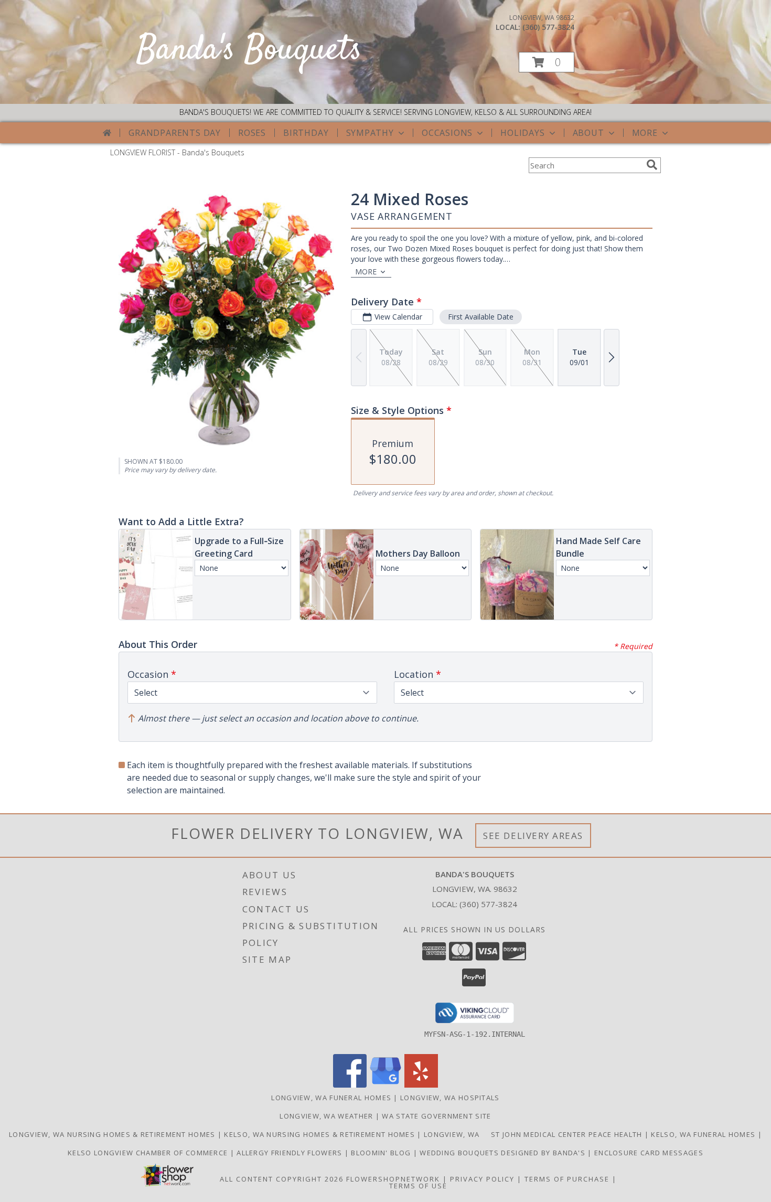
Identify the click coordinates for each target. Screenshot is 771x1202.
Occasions (447, 133)
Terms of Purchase (566, 1179)
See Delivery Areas (533, 835)
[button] (546, 62)
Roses (252, 133)
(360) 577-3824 (548, 27)
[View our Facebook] (350, 1085)
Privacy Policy (482, 1179)
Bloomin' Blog (382, 1152)
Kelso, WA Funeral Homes (704, 1134)
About (588, 133)
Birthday (305, 133)
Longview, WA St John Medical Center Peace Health (534, 1134)
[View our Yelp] (421, 1085)
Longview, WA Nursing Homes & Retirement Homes (113, 1134)
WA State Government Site (436, 1116)
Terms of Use (418, 1185)
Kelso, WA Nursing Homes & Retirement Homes (320, 1134)
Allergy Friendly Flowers (291, 1152)
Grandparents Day (174, 133)
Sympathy (370, 133)
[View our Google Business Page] (385, 1085)
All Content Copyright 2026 (282, 1179)
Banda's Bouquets (249, 50)
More (645, 133)
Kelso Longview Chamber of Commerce (149, 1152)
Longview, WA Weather (326, 1116)
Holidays (522, 133)
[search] (652, 165)
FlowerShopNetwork (393, 1179)
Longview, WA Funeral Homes (331, 1097)
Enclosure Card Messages (648, 1152)
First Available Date (480, 317)
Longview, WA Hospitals (450, 1097)
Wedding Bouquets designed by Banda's (503, 1152)
